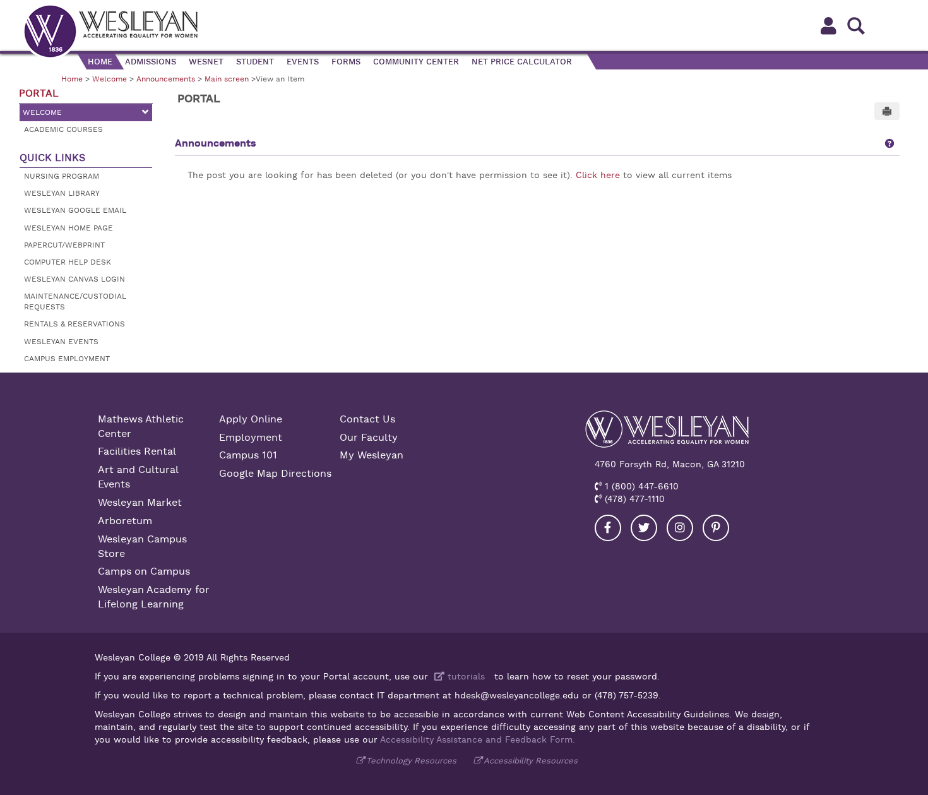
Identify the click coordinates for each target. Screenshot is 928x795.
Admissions (150, 61)
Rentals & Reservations (74, 324)
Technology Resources (411, 760)
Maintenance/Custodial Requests (75, 301)
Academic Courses (63, 129)
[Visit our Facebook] (608, 528)
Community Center (416, 61)
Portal (39, 93)
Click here (598, 175)
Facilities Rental (137, 451)
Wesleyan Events (61, 341)
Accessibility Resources (531, 760)
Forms (345, 61)
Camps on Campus (144, 571)
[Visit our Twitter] (644, 528)
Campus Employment (67, 358)
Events (303, 61)
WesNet (206, 61)
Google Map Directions (275, 473)
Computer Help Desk (67, 262)
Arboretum (125, 521)
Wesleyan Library (62, 193)
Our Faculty (369, 437)
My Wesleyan (371, 455)
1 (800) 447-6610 (640, 486)
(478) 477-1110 (633, 499)
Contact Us (367, 419)
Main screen (227, 79)
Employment (250, 437)
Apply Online (250, 419)
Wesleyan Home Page (68, 228)
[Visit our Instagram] (680, 528)
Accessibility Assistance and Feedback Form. (477, 739)
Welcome (109, 79)
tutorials (464, 676)
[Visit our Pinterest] (716, 528)
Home (100, 61)
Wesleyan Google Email (75, 210)
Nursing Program (61, 176)
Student (255, 61)
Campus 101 (248, 455)
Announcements (165, 79)
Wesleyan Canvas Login (74, 279)
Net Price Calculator (522, 61)
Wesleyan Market (140, 502)
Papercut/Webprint (64, 245)
